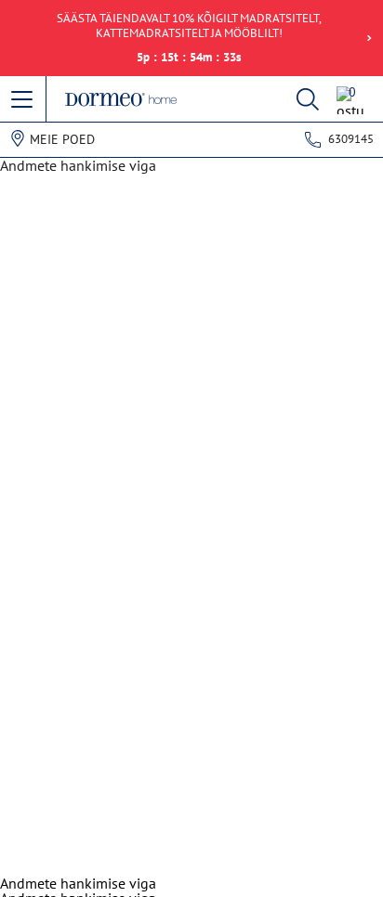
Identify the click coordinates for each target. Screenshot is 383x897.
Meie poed (62, 139)
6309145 (351, 139)
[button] (23, 100)
